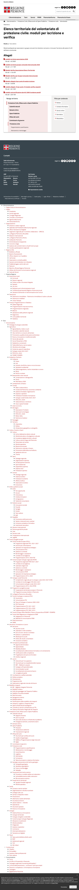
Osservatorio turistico (21, 483)
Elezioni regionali (17, 280)
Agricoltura (12, 327)
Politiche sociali (16, 503)
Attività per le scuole (21, 637)
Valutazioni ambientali (21, 367)
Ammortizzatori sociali (21, 669)
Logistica (18, 754)
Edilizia (17, 426)
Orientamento (16, 679)
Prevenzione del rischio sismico (21, 772)
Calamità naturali (14, 106)
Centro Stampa (16, 301)
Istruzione (15, 626)
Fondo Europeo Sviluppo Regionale (22, 819)
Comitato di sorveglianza (22, 556)
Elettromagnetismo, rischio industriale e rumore (29, 369)
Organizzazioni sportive (22, 460)
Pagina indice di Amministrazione (16, 207)
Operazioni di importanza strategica (25, 548)
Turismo (14, 473)
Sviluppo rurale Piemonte (19, 578)
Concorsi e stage (14, 244)
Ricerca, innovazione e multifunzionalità (24, 337)
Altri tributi (15, 845)
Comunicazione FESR (21, 572)
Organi (8, 209)
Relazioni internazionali (16, 236)
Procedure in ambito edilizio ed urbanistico (27, 774)
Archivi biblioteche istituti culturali (25, 434)
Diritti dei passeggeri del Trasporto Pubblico (24, 691)
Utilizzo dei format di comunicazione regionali (22, 270)
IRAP (13, 839)
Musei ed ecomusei (21, 446)
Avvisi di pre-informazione (23, 545)
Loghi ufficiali (46, 196)
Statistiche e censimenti (19, 343)
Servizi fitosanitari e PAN (19, 341)
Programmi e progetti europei (20, 588)
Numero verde (32, 176)
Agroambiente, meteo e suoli (20, 329)
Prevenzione (16, 797)
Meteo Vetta (19, 416)
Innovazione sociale (21, 505)
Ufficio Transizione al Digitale (17, 230)
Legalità (14, 537)
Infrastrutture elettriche (22, 730)
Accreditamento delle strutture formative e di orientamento (32, 651)
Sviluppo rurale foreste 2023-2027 (25, 398)
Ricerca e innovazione (18, 809)
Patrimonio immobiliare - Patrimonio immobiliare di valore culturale (32, 296)
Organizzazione (10, 224)
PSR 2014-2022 (17, 353)
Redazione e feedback (58, 196)
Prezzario (18, 728)
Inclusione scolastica (21, 641)
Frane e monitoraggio (21, 768)
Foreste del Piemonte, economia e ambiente (28, 390)
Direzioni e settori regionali (17, 226)
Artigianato (15, 825)
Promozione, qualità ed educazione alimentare (25, 335)
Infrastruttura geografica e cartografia (26, 428)
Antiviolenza (19, 495)
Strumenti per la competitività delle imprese (28, 663)
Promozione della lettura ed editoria (25, 450)
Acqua (17, 361)
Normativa (60, 114)
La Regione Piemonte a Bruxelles (18, 234)
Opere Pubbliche (14, 113)
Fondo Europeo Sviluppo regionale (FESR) (24, 560)
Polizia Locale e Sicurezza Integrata (22, 282)
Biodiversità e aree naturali (20, 375)
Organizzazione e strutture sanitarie (22, 790)
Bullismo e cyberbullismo (22, 635)
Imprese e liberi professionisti (17, 853)
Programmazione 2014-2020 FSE (25, 558)
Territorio (15, 422)
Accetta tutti (73, 887)
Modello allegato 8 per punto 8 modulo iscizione (19, 81)
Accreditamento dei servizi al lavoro (25, 671)
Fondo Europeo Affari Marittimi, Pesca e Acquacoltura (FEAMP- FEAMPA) (33, 612)
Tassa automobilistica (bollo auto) (22, 837)
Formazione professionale (19, 643)
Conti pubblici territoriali (19, 317)
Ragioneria (15, 315)
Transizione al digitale (18, 833)
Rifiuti (17, 371)
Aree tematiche (10, 323)
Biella (5, 182)
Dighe (17, 742)
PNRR (39, 17)
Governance (18, 598)
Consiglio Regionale (15, 215)
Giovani (17, 493)
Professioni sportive (21, 471)
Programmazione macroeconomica (22, 307)
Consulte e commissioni (16, 217)
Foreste (14, 386)
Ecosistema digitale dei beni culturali (26, 438)
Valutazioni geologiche (22, 766)
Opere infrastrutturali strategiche (21, 705)
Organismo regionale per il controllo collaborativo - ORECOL (26, 232)
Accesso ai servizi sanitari (19, 788)
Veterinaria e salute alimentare (21, 799)
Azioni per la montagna (22, 412)
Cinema (17, 454)
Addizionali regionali (18, 841)
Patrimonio (12, 294)
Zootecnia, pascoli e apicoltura (21, 349)
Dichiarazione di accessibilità (11, 196)
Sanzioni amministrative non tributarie (20, 262)
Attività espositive (20, 444)
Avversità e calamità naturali (20, 331)
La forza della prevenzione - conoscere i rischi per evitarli (25, 865)
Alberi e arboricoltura (21, 388)
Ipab (16, 515)
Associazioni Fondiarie (21, 410)
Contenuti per (10, 847)
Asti (5, 180)
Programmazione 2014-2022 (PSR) (25, 586)
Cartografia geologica (21, 764)
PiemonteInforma (49, 17)
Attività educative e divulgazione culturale (27, 436)
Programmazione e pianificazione (19, 127)
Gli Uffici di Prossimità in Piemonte (19, 861)
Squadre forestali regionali (23, 782)
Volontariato (19, 756)
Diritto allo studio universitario (24, 639)
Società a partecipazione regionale (19, 248)
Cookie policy (37, 196)
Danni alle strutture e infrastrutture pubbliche (28, 720)
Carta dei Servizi (14, 272)
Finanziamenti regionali (22, 732)
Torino (15, 180)
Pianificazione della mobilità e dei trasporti (24, 701)
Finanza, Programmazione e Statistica (20, 303)
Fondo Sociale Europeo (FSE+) (21, 541)
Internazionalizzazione (18, 831)
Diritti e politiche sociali (16, 487)
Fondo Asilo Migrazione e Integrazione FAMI (25, 614)
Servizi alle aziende (17, 339)
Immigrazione (19, 499)
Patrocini (12, 266)
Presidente (12, 211)
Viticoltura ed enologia (18, 347)
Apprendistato (19, 647)
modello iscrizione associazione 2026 (16, 59)
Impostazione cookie (36, 190)
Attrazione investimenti (19, 821)
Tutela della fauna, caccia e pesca (21, 345)
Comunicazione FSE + (21, 550)
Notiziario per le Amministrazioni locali (23, 288)
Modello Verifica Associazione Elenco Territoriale (20, 70)
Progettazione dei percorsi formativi (25, 655)
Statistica (15, 319)
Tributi (11, 835)
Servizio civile (16, 533)
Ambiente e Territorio (15, 357)
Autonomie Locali (14, 276)
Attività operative (20, 784)
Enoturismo (18, 485)
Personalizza (64, 887)
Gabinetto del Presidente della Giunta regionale (23, 228)
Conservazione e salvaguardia (24, 377)
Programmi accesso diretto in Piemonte (27, 592)
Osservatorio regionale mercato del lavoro (24, 683)
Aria (16, 363)
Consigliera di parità (21, 673)
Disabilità (15, 517)
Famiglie (17, 509)
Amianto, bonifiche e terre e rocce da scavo (28, 365)
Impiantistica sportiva (21, 467)
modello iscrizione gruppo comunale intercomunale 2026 (22, 65)
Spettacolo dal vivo (21, 452)
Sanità (11, 786)
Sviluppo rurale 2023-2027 (20, 351)
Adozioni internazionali (19, 527)
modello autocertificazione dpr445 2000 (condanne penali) (23, 92)
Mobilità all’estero (20, 649)
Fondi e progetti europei (16, 539)
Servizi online (60, 110)
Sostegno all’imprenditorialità (24, 667)
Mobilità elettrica (17, 699)
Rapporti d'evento (20, 716)
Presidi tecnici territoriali (19, 780)
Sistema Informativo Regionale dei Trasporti (25, 709)
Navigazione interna (18, 697)
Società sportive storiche (22, 462)
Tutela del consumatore (22, 501)
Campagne (12, 869)
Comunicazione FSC (21, 600)
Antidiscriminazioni (21, 497)
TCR (13, 843)
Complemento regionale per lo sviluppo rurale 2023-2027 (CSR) (33, 580)
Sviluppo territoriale (18, 815)
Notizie (59, 103)
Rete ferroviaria (16, 695)
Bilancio (14, 311)
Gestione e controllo (21, 552)
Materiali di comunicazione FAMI (24, 618)
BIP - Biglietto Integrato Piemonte (22, 687)
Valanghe (18, 770)
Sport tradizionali (20, 465)
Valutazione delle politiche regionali (22, 313)
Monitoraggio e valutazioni (23, 554)
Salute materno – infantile (20, 803)
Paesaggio (15, 420)
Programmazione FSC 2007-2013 (25, 610)
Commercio (15, 829)
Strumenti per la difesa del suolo (24, 736)
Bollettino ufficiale (14, 252)
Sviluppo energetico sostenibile (21, 817)
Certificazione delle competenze (24, 653)
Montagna (15, 408)
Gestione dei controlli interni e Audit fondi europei (23, 246)
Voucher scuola (19, 629)
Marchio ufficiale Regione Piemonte (19, 268)
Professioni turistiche (21, 479)
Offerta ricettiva (20, 481)
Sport (14, 456)
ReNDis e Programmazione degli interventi (27, 740)
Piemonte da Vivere (63, 17)
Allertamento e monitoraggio (18, 130)
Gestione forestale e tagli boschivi (25, 392)
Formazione (18, 758)
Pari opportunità (20, 491)
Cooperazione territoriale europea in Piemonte (28, 590)
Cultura (14, 432)
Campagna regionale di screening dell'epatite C (22, 863)
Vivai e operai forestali (21, 404)
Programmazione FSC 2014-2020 (25, 608)
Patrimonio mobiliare (18, 298)
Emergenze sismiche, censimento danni (26, 722)
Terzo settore (19, 513)
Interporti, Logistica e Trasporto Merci (23, 703)
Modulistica (60, 118)
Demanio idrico (14, 110)
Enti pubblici (12, 851)
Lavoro (14, 659)
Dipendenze (15, 805)
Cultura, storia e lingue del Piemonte (26, 440)
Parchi (17, 379)
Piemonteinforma (14, 222)
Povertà (17, 507)
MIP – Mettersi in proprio (22, 665)
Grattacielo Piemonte (15, 240)
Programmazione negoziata (20, 309)
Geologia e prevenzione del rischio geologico (25, 762)
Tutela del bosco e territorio (23, 402)
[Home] (4, 21)
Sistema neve (19, 469)
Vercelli (15, 184)
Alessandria (7, 178)
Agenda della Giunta (15, 220)
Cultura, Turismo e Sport (16, 430)
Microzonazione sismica (22, 778)
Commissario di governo (16, 120)
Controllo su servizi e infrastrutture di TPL (24, 707)
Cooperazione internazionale (20, 535)
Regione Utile (10, 250)
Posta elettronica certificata (12, 198)
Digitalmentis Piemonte (16, 871)
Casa (13, 531)
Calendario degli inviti (21, 566)
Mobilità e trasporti (14, 685)
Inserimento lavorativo (22, 525)
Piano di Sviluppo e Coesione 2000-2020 (27, 602)
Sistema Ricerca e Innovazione (21, 813)
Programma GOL (17, 681)
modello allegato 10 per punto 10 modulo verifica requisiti (23, 87)
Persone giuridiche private (20, 529)
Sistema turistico (20, 477)
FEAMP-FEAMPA (17, 355)
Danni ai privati (19, 718)
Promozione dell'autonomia (23, 519)
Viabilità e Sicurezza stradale (20, 693)
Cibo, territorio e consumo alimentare (23, 333)
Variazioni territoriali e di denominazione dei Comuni (27, 292)
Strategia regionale (20, 458)
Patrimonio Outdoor (21, 418)
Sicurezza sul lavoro (18, 801)
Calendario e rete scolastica (23, 631)
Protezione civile (15, 124)
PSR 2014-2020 (20, 400)
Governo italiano (8, 2)
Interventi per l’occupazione (23, 661)
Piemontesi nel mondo (22, 442)
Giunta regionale (14, 213)
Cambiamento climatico (19, 384)
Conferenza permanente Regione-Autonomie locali (27, 290)
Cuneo (5, 184)
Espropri (14, 284)
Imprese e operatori (21, 394)
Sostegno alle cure (17, 793)
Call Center (12, 258)
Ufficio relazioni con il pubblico (18, 256)
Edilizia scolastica (17, 677)
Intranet (24, 198)
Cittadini (11, 849)
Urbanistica (18, 424)
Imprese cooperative (18, 827)
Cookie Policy (54, 883)
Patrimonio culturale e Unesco (24, 448)
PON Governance (17, 620)
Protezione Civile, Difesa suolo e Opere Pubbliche (23, 103)
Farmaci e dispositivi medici (20, 795)
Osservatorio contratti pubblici (18, 260)
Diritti (14, 489)
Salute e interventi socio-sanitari (24, 521)
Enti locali (15, 278)
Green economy (17, 406)
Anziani (17, 511)
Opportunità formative (21, 645)
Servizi (33, 17)
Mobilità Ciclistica (17, 689)
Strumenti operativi (18, 807)
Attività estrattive (17, 823)
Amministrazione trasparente (17, 242)
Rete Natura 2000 (20, 381)
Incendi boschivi (20, 752)
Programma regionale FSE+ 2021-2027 (26, 543)
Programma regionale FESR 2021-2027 (27, 562)
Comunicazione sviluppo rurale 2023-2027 (27, 584)
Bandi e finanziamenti (15, 254)
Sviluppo (11, 811)
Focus (11, 859)
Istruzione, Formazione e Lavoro (18, 624)
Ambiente (15, 359)
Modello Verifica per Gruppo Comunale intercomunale (21, 76)
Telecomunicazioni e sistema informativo (27, 760)
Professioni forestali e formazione (25, 396)
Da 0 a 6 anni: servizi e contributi (24, 633)
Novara (15, 178)
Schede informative (62, 107)
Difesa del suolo (14, 117)
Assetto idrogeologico (21, 738)
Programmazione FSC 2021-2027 (25, 606)
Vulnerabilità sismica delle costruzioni (26, 776)
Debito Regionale (17, 305)
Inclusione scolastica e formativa (24, 523)
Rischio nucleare (20, 373)
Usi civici (14, 286)
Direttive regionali (20, 657)
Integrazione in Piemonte (22, 616)
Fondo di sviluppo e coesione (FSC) (22, 596)
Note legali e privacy (26, 196)
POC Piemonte (19, 604)
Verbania (15, 182)
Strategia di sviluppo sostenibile (18, 325)
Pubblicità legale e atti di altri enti (18, 264)
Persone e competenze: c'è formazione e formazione (24, 867)
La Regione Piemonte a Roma (18, 238)
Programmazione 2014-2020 (24, 576)
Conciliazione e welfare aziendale (22, 675)
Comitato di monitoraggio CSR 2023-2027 (27, 582)
